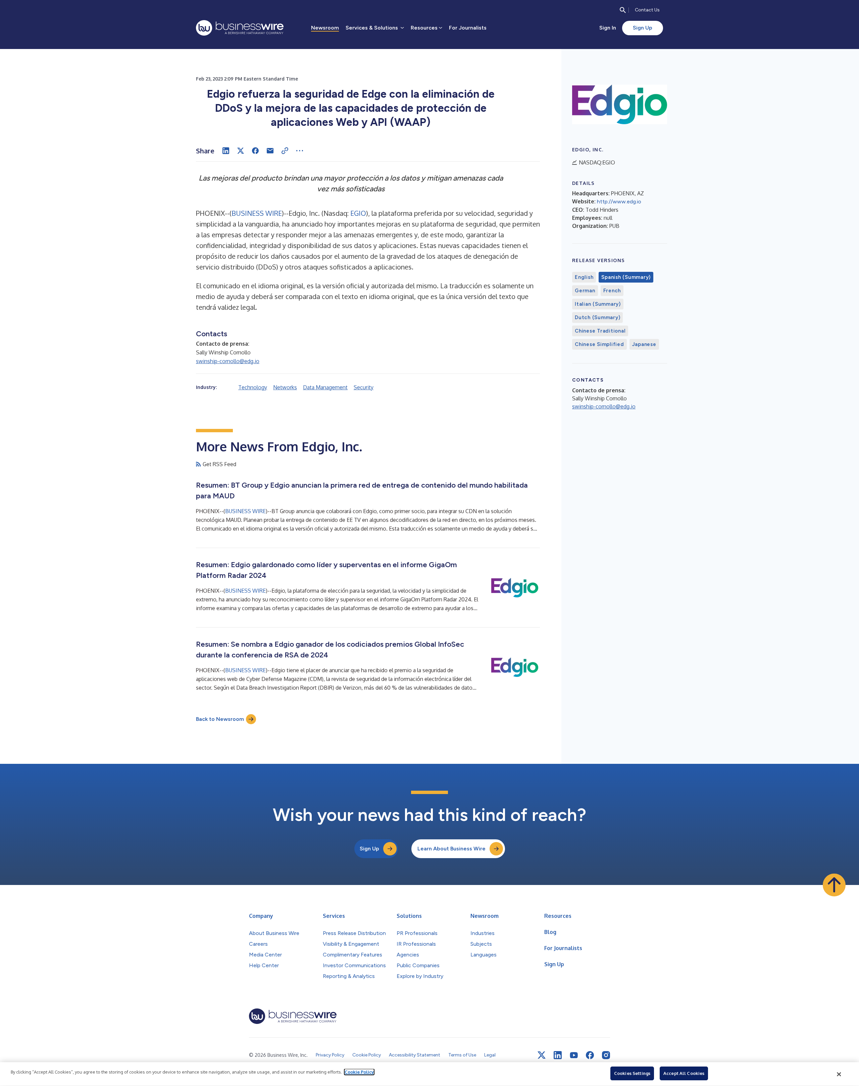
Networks (285, 387)
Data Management (325, 387)
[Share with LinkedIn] (225, 150)
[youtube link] (574, 1055)
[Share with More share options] (299, 150)
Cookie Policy (359, 1072)
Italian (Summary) (598, 304)
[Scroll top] (834, 885)
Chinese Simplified (599, 344)
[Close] (839, 1074)
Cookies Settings (632, 1073)
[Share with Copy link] (285, 150)
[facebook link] (590, 1055)
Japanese (644, 344)
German (585, 291)
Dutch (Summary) (597, 317)
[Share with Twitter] (240, 150)
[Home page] (240, 28)
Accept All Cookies (683, 1073)
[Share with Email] (270, 150)
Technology (252, 387)
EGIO (358, 213)
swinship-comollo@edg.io (227, 361)
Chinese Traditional (600, 331)
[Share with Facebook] (255, 150)
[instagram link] (606, 1055)
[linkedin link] (558, 1055)
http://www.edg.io (619, 201)
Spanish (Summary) (626, 277)
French (612, 291)
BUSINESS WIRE (257, 213)
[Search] (623, 10)
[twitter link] (542, 1055)
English (584, 277)
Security (363, 387)
